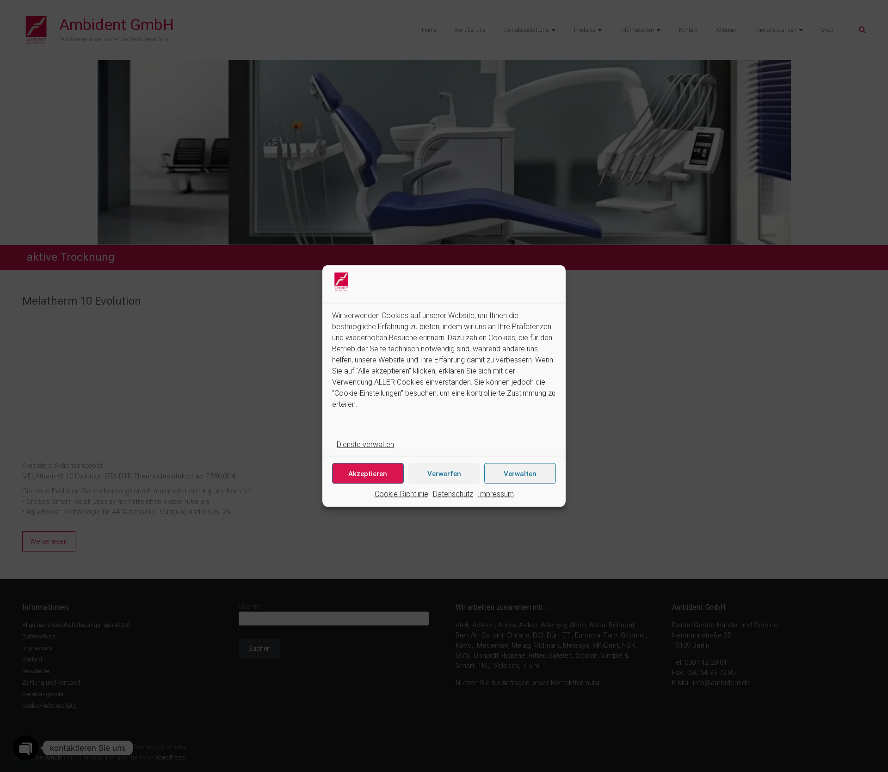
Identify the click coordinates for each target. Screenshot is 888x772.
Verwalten (520, 473)
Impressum (496, 494)
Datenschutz (453, 494)
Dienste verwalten (365, 444)
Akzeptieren (367, 473)
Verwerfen (444, 473)
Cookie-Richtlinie (401, 494)
